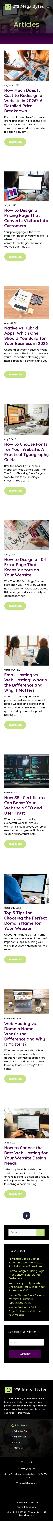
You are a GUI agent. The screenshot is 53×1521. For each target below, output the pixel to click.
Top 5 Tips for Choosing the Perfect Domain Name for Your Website (25, 920)
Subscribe (25, 1353)
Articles (17, 1442)
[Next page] (27, 1216)
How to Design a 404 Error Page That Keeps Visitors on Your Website (25, 567)
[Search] (40, 1232)
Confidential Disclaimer (26, 1502)
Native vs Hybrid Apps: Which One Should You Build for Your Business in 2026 (26, 335)
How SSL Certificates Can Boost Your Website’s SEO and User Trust (25, 805)
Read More (15, 141)
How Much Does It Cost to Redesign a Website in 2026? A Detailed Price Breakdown (23, 101)
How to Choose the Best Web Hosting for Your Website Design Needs (26, 1155)
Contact (18, 1447)
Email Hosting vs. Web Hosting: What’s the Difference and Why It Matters (25, 682)
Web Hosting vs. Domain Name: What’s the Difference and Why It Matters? (24, 1034)
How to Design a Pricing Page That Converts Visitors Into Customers (26, 218)
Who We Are (20, 1436)
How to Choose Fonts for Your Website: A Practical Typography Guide (26, 451)
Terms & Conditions (26, 1507)
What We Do (20, 1431)
